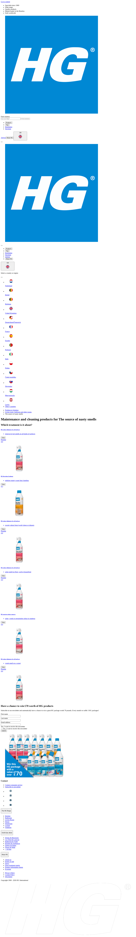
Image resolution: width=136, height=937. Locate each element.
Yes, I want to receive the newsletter (13, 726)
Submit (4, 731)
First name (4, 714)
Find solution (5, 117)
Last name (4, 718)
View (3, 437)
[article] (68, 451)
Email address (5, 722)
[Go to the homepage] (68, 65)
